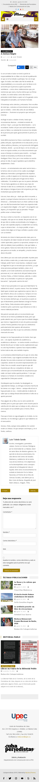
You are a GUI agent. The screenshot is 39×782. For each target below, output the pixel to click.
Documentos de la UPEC (10, 4)
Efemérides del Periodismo (28, 4)
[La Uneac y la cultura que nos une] (7, 585)
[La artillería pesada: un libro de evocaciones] (7, 609)
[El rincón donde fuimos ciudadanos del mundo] (7, 597)
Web (4, 549)
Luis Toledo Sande (17, 439)
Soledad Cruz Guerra (22, 614)
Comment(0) (12, 60)
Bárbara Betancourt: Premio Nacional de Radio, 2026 (25, 621)
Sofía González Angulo (23, 602)
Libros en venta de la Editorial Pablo (19, 668)
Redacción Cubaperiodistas (25, 629)
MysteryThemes (30, 772)
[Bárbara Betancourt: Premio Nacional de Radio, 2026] (7, 622)
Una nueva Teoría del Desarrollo (34, 491)
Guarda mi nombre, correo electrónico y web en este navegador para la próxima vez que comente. (19, 562)
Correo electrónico (10, 541)
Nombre (6, 532)
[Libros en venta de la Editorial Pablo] (19, 652)
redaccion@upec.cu (23, 737)
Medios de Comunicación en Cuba (20, 6)
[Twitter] (27, 67)
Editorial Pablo (11, 637)
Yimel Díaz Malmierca (23, 590)
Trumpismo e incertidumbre (7, 491)
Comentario (7, 512)
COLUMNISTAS (7, 51)
